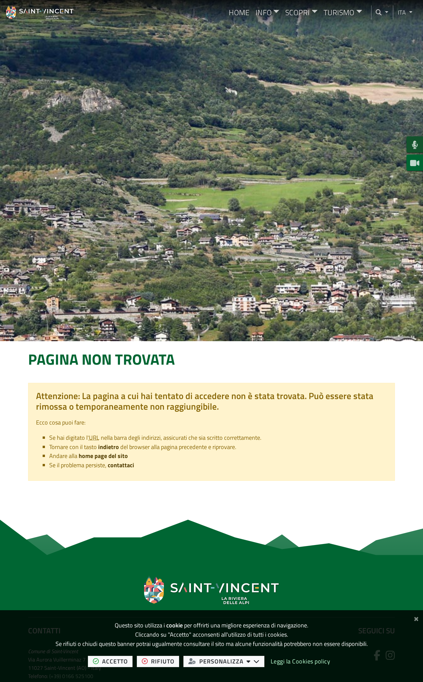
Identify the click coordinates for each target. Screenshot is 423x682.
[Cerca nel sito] (382, 12)
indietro (108, 446)
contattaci (121, 465)
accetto (117, 661)
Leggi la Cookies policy (300, 661)
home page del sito (103, 455)
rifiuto (165, 661)
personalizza (231, 661)
